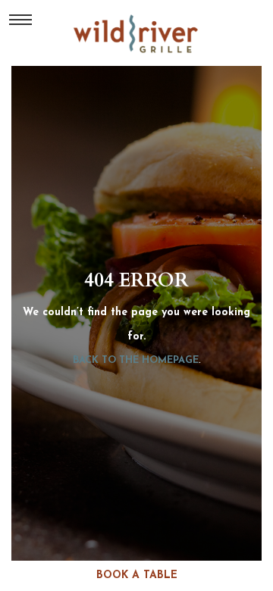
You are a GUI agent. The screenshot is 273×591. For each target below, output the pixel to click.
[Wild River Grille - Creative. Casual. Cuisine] (136, 33)
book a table (136, 575)
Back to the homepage (136, 360)
